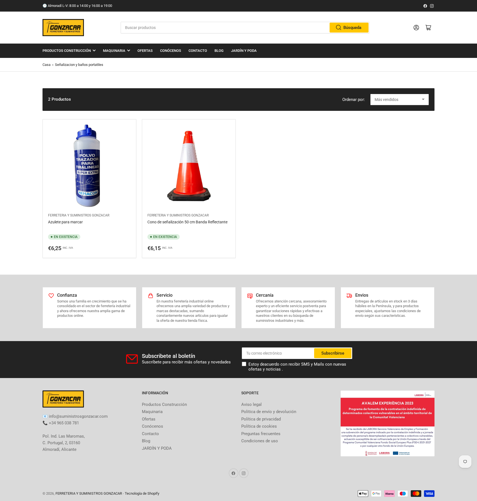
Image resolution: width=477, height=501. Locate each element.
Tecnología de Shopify (142, 493)
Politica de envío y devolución (268, 411)
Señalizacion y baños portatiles (79, 65)
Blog (219, 51)
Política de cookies (259, 426)
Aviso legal (251, 404)
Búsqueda (352, 27)
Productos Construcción (67, 51)
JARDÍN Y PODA (244, 51)
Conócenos (170, 51)
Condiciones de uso (259, 440)
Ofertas (145, 51)
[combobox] (245, 27)
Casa (47, 65)
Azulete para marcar (65, 222)
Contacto (198, 51)
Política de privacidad (261, 419)
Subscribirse (332, 353)
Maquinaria (114, 51)
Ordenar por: (353, 99)
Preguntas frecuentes (260, 433)
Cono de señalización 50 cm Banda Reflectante (187, 222)
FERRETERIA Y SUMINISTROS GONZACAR (78, 215)
